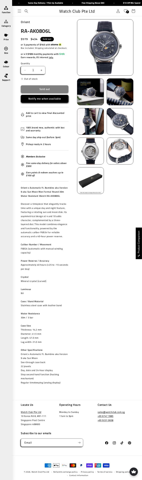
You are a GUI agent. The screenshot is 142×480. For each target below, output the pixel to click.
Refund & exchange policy (65, 471)
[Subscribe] (79, 443)
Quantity (25, 63)
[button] (19, 11)
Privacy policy (87, 471)
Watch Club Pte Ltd (31, 412)
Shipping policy (123, 471)
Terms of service (105, 471)
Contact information (78, 475)
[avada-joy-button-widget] (134, 472)
